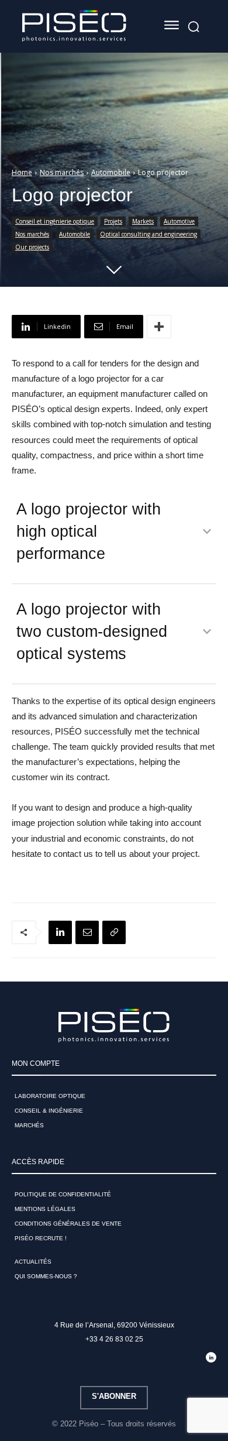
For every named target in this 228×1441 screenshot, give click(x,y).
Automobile (110, 172)
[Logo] (74, 26)
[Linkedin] (60, 932)
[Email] (87, 932)
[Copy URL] (114, 932)
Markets (143, 221)
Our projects (32, 247)
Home (22, 172)
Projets (113, 221)
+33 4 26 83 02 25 (114, 1339)
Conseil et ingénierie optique (54, 221)
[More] (159, 326)
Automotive (179, 221)
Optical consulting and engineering (148, 234)
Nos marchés (62, 172)
